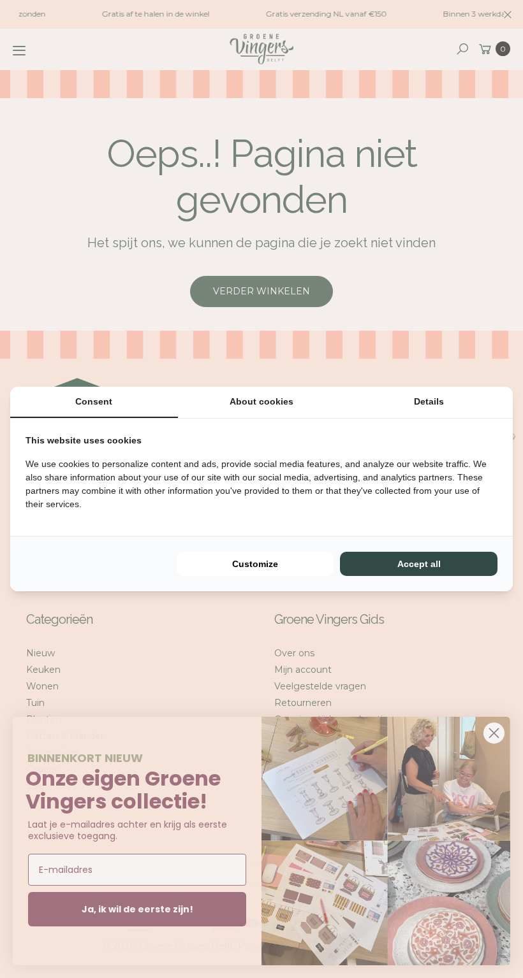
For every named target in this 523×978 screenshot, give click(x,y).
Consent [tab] (93, 401)
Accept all (419, 564)
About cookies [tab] (261, 401)
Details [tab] (429, 401)
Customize (255, 564)
